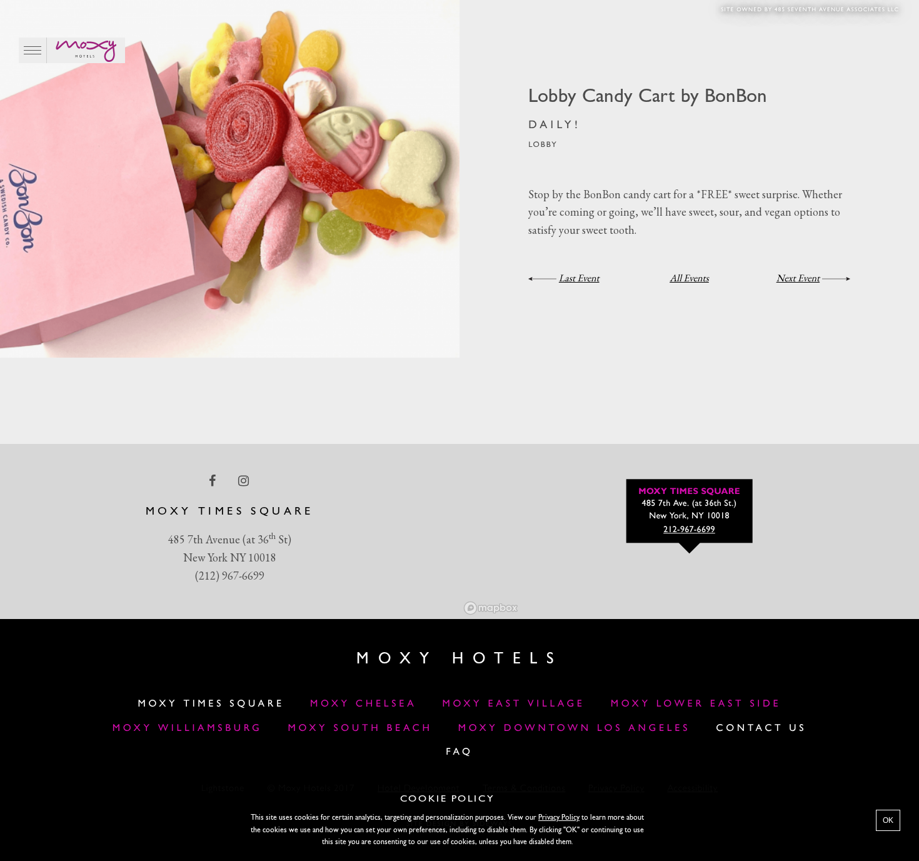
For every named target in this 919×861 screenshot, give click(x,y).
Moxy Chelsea (363, 704)
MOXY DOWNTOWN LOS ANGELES (574, 728)
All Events (689, 277)
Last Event (579, 277)
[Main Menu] (33, 50)
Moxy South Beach (360, 728)
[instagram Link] (244, 481)
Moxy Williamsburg (188, 728)
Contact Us (761, 728)
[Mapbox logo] (490, 608)
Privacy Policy (559, 818)
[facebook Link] (213, 481)
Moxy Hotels (459, 659)
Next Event (798, 277)
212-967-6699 (689, 530)
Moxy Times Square (211, 704)
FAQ (459, 752)
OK (888, 820)
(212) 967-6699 (229, 575)
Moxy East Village (514, 704)
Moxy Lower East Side (696, 704)
